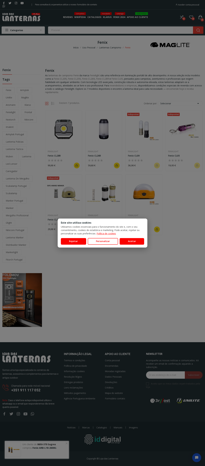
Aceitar (132, 241)
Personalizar (103, 241)
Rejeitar (73, 241)
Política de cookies (106, 233)
